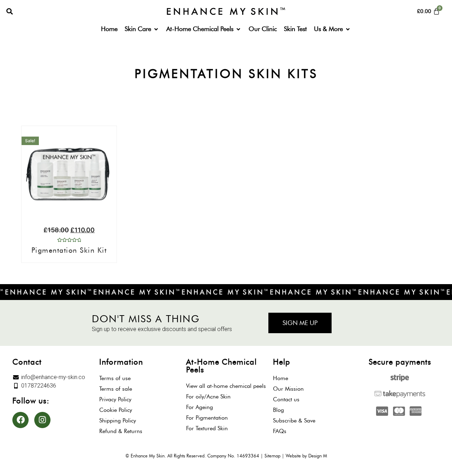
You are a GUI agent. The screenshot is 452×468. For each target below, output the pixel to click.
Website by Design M (306, 455)
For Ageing (199, 407)
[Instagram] (42, 420)
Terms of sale (115, 388)
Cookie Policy (115, 410)
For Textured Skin (207, 428)
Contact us (286, 399)
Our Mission (288, 388)
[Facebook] (20, 420)
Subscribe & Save (294, 420)
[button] (9, 11)
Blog (278, 410)
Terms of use (115, 378)
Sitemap (272, 455)
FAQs (279, 431)
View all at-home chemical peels (226, 386)
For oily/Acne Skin (208, 396)
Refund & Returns (120, 431)
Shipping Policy (117, 420)
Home (280, 378)
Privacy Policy (115, 399)
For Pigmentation (207, 417)
